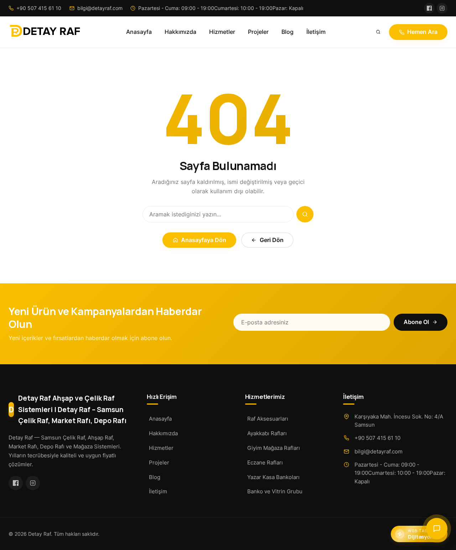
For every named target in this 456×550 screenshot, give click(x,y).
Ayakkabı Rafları (267, 433)
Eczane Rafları (265, 462)
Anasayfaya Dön (203, 240)
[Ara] (378, 32)
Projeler (258, 32)
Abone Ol (416, 322)
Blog (287, 32)
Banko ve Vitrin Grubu (274, 491)
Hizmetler (222, 32)
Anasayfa (139, 32)
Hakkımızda (180, 32)
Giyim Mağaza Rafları (273, 447)
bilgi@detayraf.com (378, 451)
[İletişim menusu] (436, 528)
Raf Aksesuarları (267, 418)
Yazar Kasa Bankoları (273, 477)
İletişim (316, 32)
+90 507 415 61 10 (377, 438)
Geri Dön (272, 240)
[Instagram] (442, 8)
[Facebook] (429, 8)
